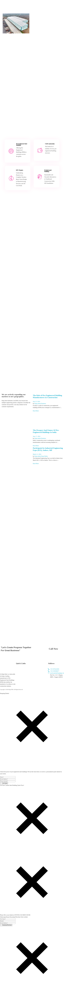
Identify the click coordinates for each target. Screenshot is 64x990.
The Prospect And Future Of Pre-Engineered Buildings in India (46, 431)
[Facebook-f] (0, 691)
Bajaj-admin (37, 403)
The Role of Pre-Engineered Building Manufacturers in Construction (47, 396)
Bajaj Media (44, 456)
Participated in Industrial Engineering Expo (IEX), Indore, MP (48, 449)
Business (43, 403)
